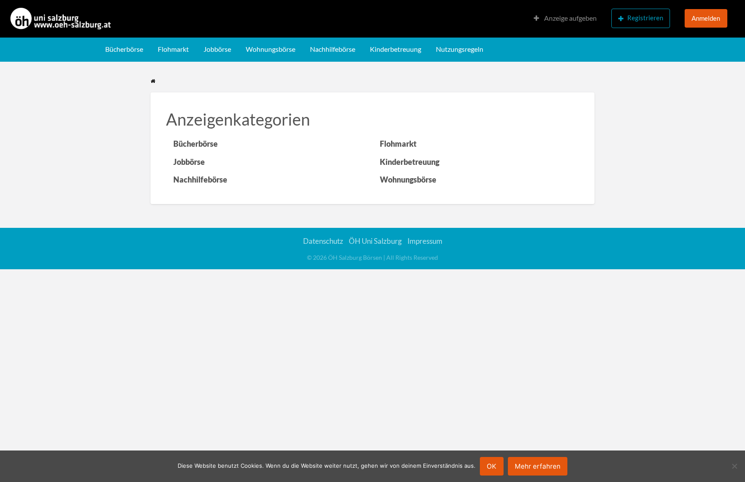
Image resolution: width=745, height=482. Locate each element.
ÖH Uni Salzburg (375, 241)
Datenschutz (323, 241)
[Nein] (734, 466)
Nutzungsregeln (459, 49)
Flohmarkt (173, 49)
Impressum (424, 241)
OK (491, 466)
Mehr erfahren (537, 466)
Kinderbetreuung (395, 49)
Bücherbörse (124, 49)
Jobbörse (217, 49)
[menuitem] (565, 19)
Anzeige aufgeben (570, 18)
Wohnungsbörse (270, 49)
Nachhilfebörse (332, 49)
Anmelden (706, 18)
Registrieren (645, 18)
